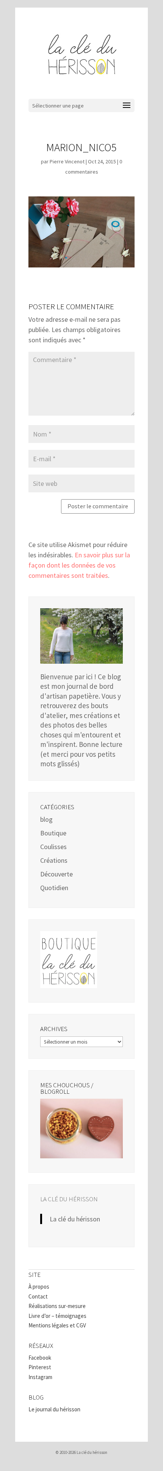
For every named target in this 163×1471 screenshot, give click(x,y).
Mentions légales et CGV (57, 1325)
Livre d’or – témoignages (57, 1315)
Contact (38, 1296)
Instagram (40, 1377)
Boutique (53, 833)
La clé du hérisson (69, 1199)
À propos (38, 1286)
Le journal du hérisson (54, 1409)
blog (46, 819)
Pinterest (39, 1367)
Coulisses (53, 846)
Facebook (39, 1357)
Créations (53, 860)
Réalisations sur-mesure (57, 1306)
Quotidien (54, 887)
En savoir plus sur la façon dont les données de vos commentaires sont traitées (79, 565)
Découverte (56, 874)
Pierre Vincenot (67, 161)
